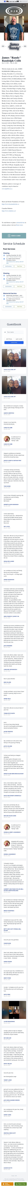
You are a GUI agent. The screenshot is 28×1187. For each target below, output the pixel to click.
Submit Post (14, 342)
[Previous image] (3, 1010)
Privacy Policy (10, 1180)
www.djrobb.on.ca (7, 189)
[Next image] (25, 1010)
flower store (19, 225)
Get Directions (8, 266)
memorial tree (21, 222)
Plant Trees (19, 266)
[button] (14, 358)
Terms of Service (18, 1180)
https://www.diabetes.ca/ (9, 211)
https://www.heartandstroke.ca (10, 204)
